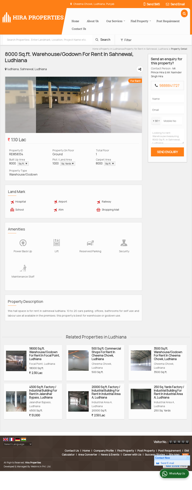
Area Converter (87, 454)
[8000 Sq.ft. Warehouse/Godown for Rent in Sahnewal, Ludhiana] (73, 132)
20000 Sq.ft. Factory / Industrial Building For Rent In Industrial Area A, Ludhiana (106, 392)
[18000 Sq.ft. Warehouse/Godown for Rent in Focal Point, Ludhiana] (16, 361)
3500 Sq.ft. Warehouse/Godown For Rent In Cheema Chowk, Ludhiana (168, 354)
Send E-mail (167, 468)
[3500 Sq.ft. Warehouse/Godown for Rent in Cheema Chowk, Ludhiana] (141, 360)
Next (137, 105)
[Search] (184, 13)
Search (104, 39)
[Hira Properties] (33, 17)
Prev (10, 105)
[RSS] (185, 454)
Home (75, 21)
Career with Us (132, 454)
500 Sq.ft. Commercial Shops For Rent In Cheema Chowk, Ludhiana (106, 354)
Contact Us (79, 29)
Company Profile (104, 450)
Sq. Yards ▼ (67, 163)
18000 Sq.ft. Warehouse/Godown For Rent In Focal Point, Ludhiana (44, 354)
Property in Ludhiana (111, 48)
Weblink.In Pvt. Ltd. (41, 466)
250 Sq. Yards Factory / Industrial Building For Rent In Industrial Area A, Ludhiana (169, 392)
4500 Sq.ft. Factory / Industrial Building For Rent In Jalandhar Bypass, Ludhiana (43, 392)
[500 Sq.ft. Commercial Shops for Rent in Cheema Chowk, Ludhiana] (78, 360)
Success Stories (155, 454)
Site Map (174, 454)
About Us (93, 21)
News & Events (110, 454)
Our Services (114, 21)
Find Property (139, 21)
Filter (128, 40)
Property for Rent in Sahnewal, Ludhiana (146, 48)
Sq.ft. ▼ (23, 163)
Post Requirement (168, 21)
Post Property (146, 450)
